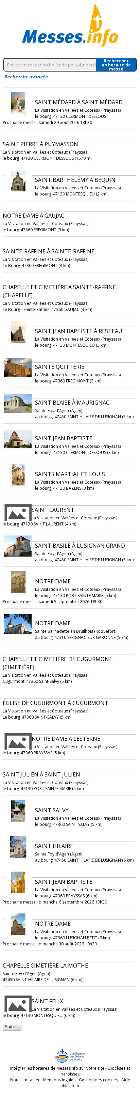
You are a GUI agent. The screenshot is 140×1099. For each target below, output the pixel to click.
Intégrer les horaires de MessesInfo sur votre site (57, 1068)
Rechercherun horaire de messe (116, 64)
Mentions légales (59, 1080)
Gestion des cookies (98, 1080)
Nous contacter (25, 1080)
